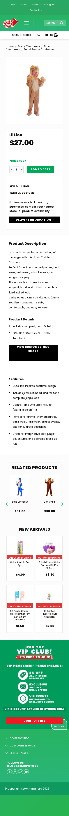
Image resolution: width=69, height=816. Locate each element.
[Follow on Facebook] (9, 771)
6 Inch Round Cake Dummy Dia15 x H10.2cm (49, 565)
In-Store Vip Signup (43, 4)
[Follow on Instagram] (15, 771)
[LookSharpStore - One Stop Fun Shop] (10, 23)
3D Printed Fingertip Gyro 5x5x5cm (49, 613)
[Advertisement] (29, 799)
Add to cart (41, 169)
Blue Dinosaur (20, 501)
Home (10, 46)
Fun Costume (25, 193)
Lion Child (49, 501)
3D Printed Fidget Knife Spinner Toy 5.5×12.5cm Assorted (20, 615)
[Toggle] (6, 738)
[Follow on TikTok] (20, 771)
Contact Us (36, 10)
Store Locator (19, 4)
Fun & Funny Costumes (39, 49)
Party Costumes (29, 46)
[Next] (62, 499)
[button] (25, 23)
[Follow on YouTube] (26, 771)
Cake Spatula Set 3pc (20, 564)
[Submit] (62, 22)
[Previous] (7, 499)
